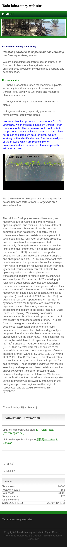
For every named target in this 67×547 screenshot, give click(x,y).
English (10, 470)
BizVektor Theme (40, 535)
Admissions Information (22, 418)
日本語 (10, 463)
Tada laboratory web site (22, 6)
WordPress (22, 535)
